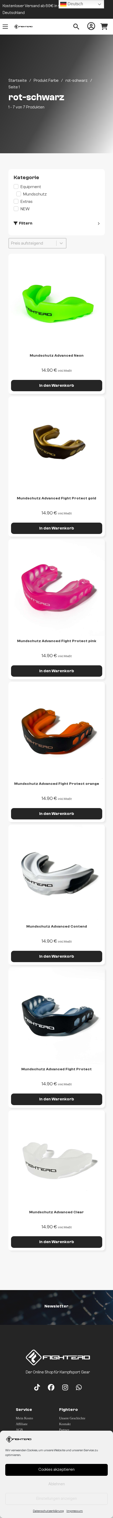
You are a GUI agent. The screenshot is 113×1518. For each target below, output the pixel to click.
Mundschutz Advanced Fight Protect (56, 1069)
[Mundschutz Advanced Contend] (56, 873)
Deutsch (74, 4)
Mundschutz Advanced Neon (57, 356)
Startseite (17, 80)
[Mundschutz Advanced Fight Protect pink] (56, 587)
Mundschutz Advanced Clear (56, 1212)
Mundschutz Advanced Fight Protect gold (56, 498)
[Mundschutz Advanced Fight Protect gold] (56, 445)
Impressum (74, 1511)
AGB (19, 1430)
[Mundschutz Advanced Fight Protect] (56, 1015)
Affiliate (22, 1424)
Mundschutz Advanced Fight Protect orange (56, 784)
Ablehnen (56, 1484)
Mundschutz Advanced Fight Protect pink (56, 641)
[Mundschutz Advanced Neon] (56, 302)
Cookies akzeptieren (56, 1469)
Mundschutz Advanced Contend (56, 926)
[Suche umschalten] (76, 26)
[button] (57, 186)
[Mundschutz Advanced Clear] (56, 1158)
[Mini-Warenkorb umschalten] (104, 26)
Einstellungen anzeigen (56, 1498)
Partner (64, 1430)
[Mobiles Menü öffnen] (5, 27)
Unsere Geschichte (72, 1418)
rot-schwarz (76, 80)
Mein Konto (24, 1418)
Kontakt (65, 1424)
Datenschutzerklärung (48, 1511)
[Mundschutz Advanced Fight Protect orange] (56, 730)
